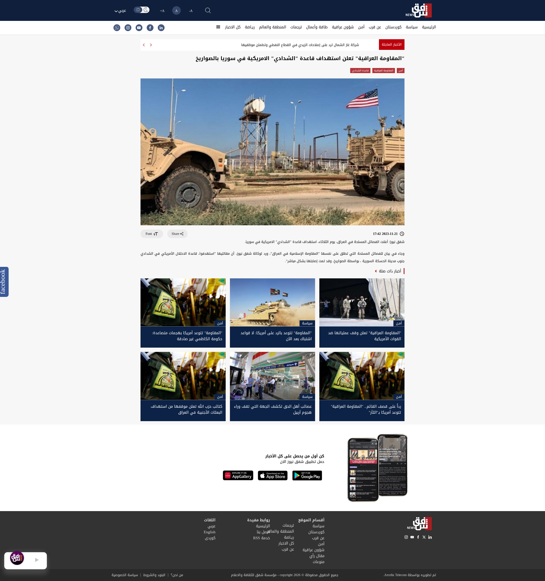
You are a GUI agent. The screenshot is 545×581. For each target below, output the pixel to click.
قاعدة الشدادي (360, 70)
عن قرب (375, 27)
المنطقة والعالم (272, 27)
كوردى (210, 538)
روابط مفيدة (258, 520)
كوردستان (393, 27)
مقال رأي (316, 555)
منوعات (318, 561)
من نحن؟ (177, 575)
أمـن (361, 27)
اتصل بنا (263, 532)
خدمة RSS (261, 538)
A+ (162, 10)
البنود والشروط (154, 575)
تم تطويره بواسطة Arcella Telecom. (409, 575)
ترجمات (296, 27)
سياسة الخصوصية (125, 575)
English (209, 532)
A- (191, 10)
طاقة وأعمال (317, 27)
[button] (143, 45)
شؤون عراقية (343, 27)
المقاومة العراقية (383, 70)
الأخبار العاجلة (392, 44)
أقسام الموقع (311, 520)
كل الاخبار (233, 27)
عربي (211, 526)
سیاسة (412, 27)
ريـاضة (250, 27)
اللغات (209, 520)
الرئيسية (429, 27)
